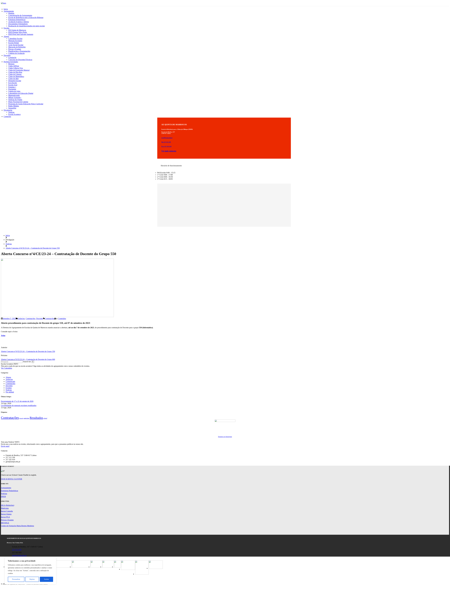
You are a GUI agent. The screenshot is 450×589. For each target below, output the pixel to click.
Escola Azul (12, 85)
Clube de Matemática (16, 76)
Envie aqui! (5, 446)
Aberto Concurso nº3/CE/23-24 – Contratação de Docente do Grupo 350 (28, 351)
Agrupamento (9, 11)
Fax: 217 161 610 (166, 146)
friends (21, 418)
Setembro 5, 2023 (9, 319)
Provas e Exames (14, 49)
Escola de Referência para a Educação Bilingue (25, 17)
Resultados (36, 417)
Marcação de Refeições (17, 47)
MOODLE (5, 523)
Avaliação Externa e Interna (18, 22)
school (45, 418)
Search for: (27, 362)
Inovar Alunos (6, 514)
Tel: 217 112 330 (166, 142)
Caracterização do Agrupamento (20, 15)
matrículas (26, 418)
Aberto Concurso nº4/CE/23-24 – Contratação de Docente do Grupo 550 (33, 248)
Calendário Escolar (15, 39)
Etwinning (12, 89)
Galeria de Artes (14, 91)
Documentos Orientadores (18, 24)
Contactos (7, 116)
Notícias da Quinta (15, 100)
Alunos (6, 36)
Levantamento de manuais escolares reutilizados (18, 405)
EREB (3, 497)
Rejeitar (32, 579)
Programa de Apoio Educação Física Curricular (25, 104)
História (11, 13)
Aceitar (46, 579)
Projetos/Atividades (11, 62)
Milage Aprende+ (14, 98)
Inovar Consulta (7, 511)
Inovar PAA (5, 517)
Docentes (7, 55)
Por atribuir (10, 392)
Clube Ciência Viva (15, 68)
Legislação (12, 58)
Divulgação (8, 110)
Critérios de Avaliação (16, 53)
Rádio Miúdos (13, 106)
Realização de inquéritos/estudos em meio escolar (26, 26)
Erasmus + (12, 87)
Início (6, 9)
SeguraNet (12, 108)
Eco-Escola (12, 83)
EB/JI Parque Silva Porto (17, 32)
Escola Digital (13, 43)
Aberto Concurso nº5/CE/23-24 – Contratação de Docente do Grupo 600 (28, 359)
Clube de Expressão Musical (18, 70)
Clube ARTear (13, 66)
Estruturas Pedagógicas (16, 20)
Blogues (11, 64)
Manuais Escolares (15, 41)
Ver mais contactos (168, 151)
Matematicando (14, 95)
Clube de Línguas (14, 74)
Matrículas (5, 508)
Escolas (6, 28)
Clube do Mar (13, 79)
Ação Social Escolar (15, 45)
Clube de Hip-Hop (15, 72)
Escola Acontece (14, 114)
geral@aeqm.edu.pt (166, 137)
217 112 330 (16, 550)
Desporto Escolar (14, 81)
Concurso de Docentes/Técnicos (20, 60)
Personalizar (16, 579)
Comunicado (10, 381)
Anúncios (21, 319)
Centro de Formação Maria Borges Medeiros (17, 526)
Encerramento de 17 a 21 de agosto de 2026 (17, 401)
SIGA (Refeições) (7, 505)
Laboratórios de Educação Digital (20, 93)
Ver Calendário (6, 368)
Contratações (30, 319)
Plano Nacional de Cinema (18, 102)
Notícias (11, 112)
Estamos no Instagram (225, 436)
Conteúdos (62, 319)
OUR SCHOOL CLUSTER (11, 479)
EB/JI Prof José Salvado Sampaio (20, 34)
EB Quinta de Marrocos (17, 30)
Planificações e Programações (19, 51)
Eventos (9, 388)
